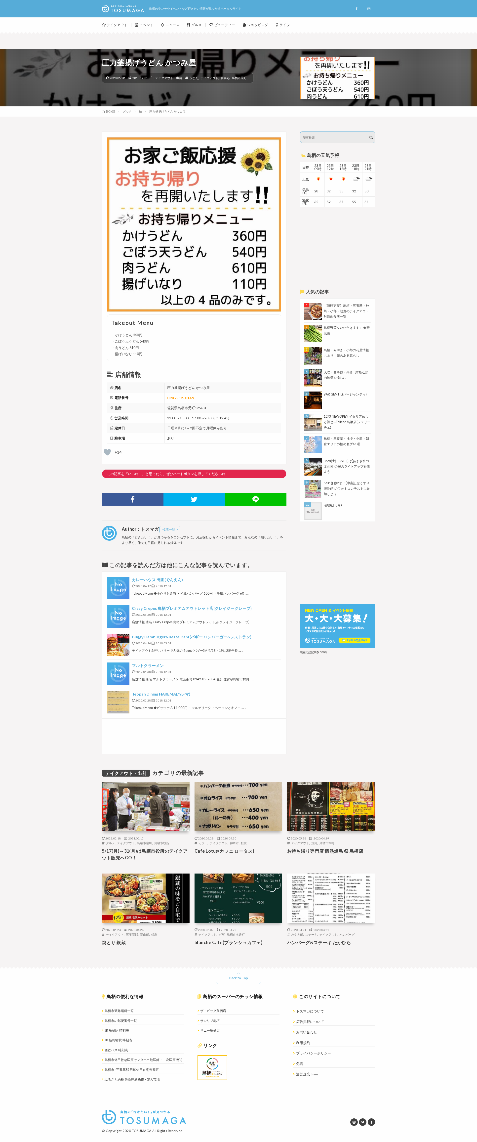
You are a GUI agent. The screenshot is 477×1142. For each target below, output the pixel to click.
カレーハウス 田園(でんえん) (157, 579)
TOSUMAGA (142, 1131)
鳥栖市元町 (239, 77)
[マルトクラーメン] (118, 673)
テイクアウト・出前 (168, 77)
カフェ (203, 842)
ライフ (284, 25)
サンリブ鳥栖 (210, 1021)
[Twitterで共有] (194, 499)
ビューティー (224, 25)
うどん (193, 77)
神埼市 (234, 842)
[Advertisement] (194, 736)
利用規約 (303, 1043)
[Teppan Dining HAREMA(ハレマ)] (118, 702)
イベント (146, 25)
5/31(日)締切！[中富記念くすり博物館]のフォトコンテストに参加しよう (347, 488)
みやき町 (297, 934)
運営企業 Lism (307, 1074)
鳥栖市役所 (161, 842)
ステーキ (311, 934)
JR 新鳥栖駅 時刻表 (118, 1040)
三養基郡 (132, 934)
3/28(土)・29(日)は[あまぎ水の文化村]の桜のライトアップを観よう (347, 466)
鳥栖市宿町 (144, 842)
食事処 (225, 77)
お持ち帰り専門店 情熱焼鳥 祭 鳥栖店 (325, 851)
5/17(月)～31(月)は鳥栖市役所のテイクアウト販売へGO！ (145, 854)
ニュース (172, 25)
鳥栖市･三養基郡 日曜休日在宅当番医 (132, 1070)
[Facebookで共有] (132, 499)
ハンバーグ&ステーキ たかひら (319, 942)
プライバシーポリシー (313, 1053)
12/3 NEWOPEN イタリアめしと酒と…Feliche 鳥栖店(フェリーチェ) (347, 421)
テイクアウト (117, 25)
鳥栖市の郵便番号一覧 (121, 1021)
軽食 (244, 842)
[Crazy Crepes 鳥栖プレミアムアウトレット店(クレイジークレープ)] (118, 616)
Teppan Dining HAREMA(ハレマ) (161, 694)
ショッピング (257, 25)
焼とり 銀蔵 (114, 942)
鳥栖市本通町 (236, 934)
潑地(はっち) (333, 505)
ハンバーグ (347, 934)
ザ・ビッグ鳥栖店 (213, 1011)
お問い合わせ (306, 1032)
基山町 (144, 934)
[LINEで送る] (255, 499)
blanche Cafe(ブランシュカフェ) (229, 942)
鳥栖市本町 (326, 842)
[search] (371, 137)
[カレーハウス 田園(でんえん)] (118, 588)
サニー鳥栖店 (210, 1030)
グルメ (196, 25)
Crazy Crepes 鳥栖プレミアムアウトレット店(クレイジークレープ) (192, 608)
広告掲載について (310, 1021)
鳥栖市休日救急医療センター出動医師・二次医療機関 (143, 1060)
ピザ (222, 934)
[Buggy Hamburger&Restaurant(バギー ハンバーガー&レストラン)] (118, 645)
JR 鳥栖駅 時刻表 (117, 1030)
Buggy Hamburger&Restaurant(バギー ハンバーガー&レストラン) (191, 636)
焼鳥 (314, 842)
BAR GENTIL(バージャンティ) (345, 394)
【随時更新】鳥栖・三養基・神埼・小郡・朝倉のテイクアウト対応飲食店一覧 (346, 311)
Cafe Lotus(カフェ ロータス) (224, 851)
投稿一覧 (168, 529)
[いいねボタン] (107, 452)
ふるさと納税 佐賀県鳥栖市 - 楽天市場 (132, 1079)
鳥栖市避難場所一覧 (119, 1011)
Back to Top (238, 978)
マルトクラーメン (148, 665)
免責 (299, 1063)
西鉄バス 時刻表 (116, 1050)
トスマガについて (310, 1011)
